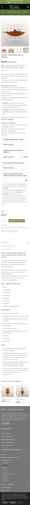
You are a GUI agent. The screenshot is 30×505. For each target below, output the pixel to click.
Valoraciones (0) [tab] (6, 249)
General (5, 469)
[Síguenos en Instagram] (5, 423)
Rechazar (12, 502)
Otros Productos (6, 487)
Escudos (5, 467)
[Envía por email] (11, 231)
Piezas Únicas (24, 227)
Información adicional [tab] (8, 246)
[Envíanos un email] (8, 423)
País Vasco (5, 478)
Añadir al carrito (16, 221)
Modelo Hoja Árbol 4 (6, 399)
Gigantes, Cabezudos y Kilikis (10, 457)
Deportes (25, 12)
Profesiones (6, 481)
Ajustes (20, 502)
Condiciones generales (8, 439)
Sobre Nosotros (6, 433)
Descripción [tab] (5, 242)
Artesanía (4, 454)
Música (4, 476)
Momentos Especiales (8, 474)
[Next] (26, 32)
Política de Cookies (7, 436)
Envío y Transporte (7, 445)
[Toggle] (28, 460)
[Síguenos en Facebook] (2, 423)
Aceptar (5, 502)
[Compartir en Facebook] (5, 231)
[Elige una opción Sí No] (15, 144)
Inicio (3, 12)
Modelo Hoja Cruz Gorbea (20, 400)
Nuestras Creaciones (7, 484)
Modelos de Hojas (13, 12)
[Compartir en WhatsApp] (2, 231)
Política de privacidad (7, 442)
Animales (5, 463)
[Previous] (3, 32)
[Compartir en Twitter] (8, 231)
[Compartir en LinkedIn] (16, 231)
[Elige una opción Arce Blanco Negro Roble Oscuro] (15, 167)
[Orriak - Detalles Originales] (15, 7)
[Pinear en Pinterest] (13, 231)
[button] (2, 6)
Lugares (5, 472)
